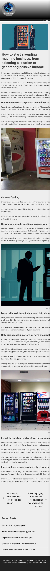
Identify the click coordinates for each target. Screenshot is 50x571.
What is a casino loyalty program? (14, 526)
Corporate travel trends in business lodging (17, 538)
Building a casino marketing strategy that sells (18, 532)
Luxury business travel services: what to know (18, 550)
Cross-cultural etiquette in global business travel (19, 544)
